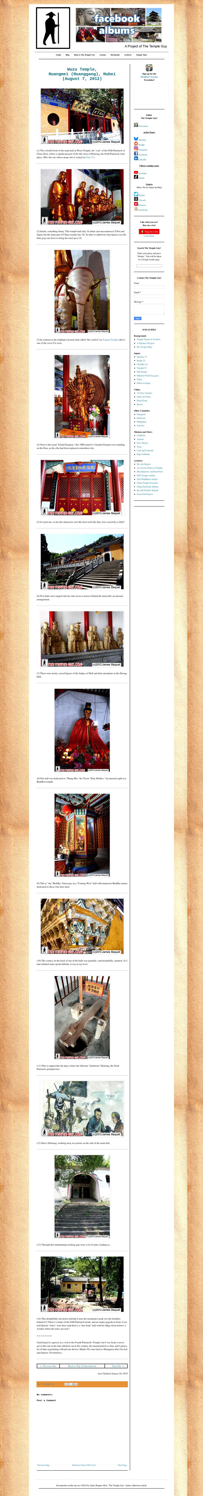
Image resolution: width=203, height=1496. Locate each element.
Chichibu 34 (142, 364)
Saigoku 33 (142, 356)
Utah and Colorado (145, 450)
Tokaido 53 (142, 367)
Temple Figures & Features (148, 339)
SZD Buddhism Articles (147, 479)
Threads (142, 200)
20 (153, 375)
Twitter (142, 195)
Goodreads (143, 209)
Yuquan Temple (110, 339)
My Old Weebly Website (147, 490)
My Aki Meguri (144, 464)
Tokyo (139, 379)
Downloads (115, 54)
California (141, 435)
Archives (127, 54)
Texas (139, 446)
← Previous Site (48, 1366)
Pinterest (142, 205)
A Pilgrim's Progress (146, 343)
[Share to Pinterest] (76, 1384)
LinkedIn (142, 159)
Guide (58, 54)
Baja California (143, 454)
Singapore (141, 414)
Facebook (143, 154)
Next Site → (118, 1366)
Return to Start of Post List (84, 1465)
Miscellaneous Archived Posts (150, 471)
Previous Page (43, 1465)
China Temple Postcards (147, 482)
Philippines (141, 421)
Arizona (140, 439)
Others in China (144, 396)
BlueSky (142, 139)
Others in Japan (143, 383)
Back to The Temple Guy (84, 54)
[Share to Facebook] (73, 1384)
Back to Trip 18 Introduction (82, 1366)
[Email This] (65, 1384)
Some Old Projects (145, 494)
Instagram (143, 149)
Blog (67, 54)
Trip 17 (89, 157)
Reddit (141, 144)
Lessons (103, 54)
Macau (140, 404)
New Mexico (142, 442)
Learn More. (149, 235)
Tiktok (141, 177)
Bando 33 (141, 360)
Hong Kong (142, 400)
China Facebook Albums (147, 486)
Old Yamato (142, 371)
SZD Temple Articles (146, 475)
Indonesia (141, 417)
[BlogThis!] (68, 1384)
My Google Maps (144, 346)
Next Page (122, 1465)
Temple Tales (141, 54)
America (140, 425)
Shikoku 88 (142, 375)
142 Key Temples (144, 392)
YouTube (143, 173)
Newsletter (143, 126)
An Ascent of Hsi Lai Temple (150, 467)
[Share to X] (71, 1384)
